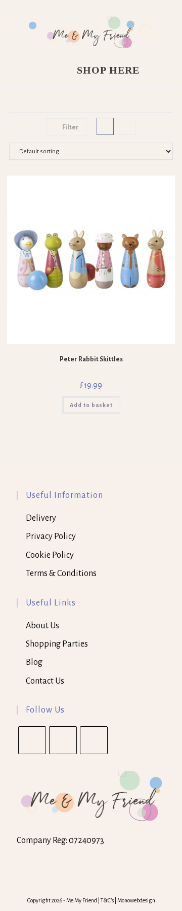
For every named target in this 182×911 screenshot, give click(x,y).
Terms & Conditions (61, 573)
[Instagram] (94, 740)
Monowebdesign (136, 900)
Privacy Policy (51, 536)
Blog (34, 662)
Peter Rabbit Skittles (91, 359)
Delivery (41, 518)
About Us (42, 625)
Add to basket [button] (91, 405)
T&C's (108, 900)
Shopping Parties (57, 644)
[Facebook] (63, 740)
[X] (32, 740)
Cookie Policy (50, 555)
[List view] (127, 126)
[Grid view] (105, 126)
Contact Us (45, 681)
